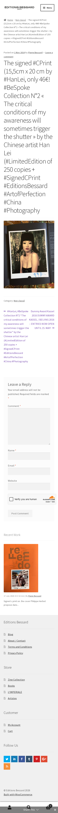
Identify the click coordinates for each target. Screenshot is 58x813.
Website (12, 480)
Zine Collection (16, 679)
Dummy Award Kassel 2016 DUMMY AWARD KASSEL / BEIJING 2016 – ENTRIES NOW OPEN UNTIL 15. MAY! (41, 319)
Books (11, 685)
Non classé (20, 20)
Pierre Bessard (35, 52)
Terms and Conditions (20, 646)
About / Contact (17, 640)
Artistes (12, 698)
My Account (14, 724)
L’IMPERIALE (15, 692)
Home (10, 20)
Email (12, 465)
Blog (10, 634)
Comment (14, 406)
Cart (10, 731)
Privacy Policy (15, 653)
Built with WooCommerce (18, 794)
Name (12, 450)
